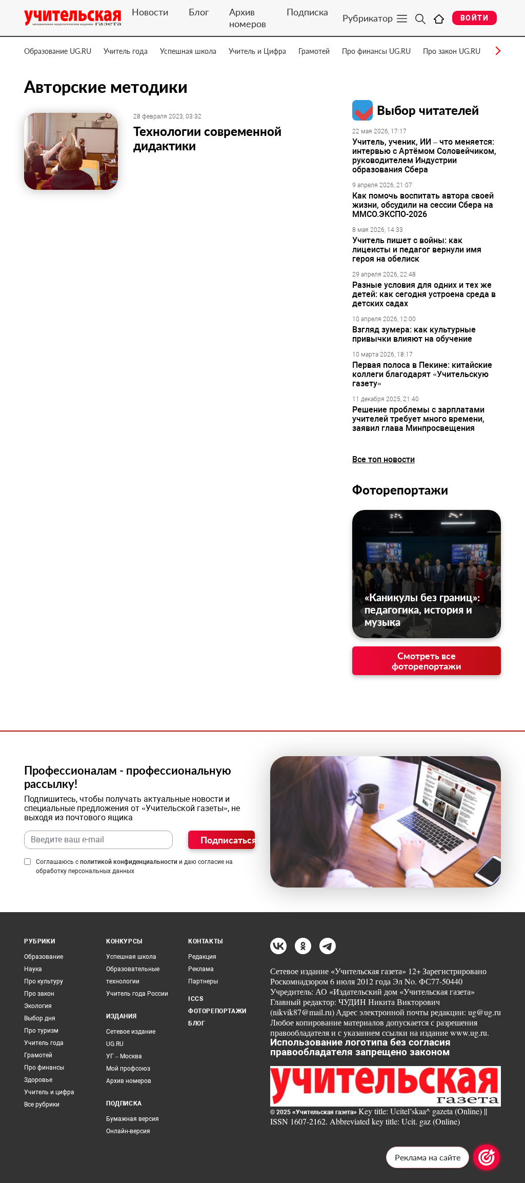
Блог (199, 11)
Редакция (202, 956)
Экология (38, 1006)
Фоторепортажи (400, 489)
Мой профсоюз (128, 1068)
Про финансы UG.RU (376, 51)
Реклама (201, 969)
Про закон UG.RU (451, 51)
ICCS (195, 998)
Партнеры (203, 981)
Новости (150, 11)
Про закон (39, 993)
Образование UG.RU (57, 51)
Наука (33, 969)
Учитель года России (137, 993)
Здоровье (38, 1079)
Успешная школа (188, 51)
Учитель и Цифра (257, 51)
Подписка (307, 11)
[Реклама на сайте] (486, 1157)
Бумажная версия (132, 1118)
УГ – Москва (124, 1056)
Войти (474, 18)
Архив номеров (247, 17)
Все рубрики (41, 1104)
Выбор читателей (428, 110)
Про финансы (44, 1067)
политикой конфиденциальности (128, 861)
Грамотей (314, 51)
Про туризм (41, 1030)
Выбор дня (39, 1018)
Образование (43, 956)
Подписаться (227, 839)
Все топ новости (383, 459)
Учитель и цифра (49, 1092)
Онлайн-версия (128, 1131)
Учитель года (126, 51)
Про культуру (43, 981)
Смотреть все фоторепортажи (426, 661)
